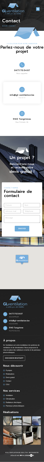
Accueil (5, 26)
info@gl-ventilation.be (22, 95)
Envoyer (22, 229)
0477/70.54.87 (22, 70)
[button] (38, 9)
